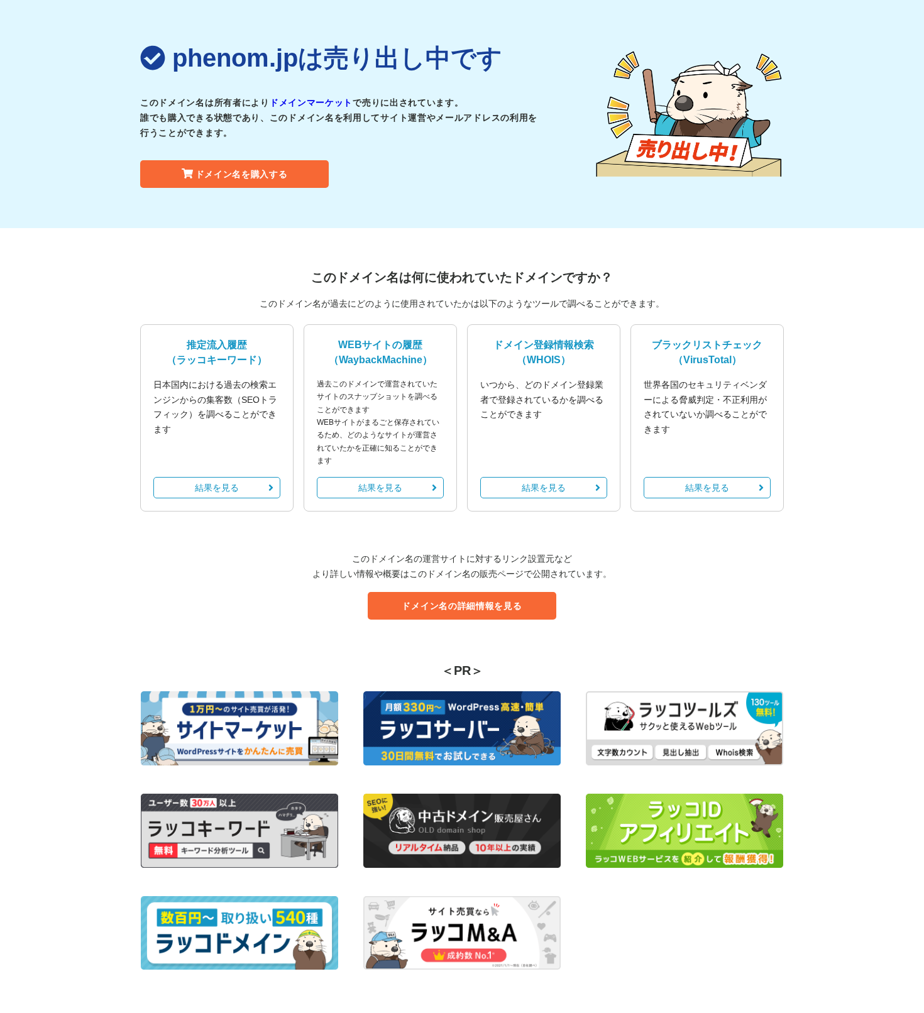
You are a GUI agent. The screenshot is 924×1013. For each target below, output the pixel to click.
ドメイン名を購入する (241, 174)
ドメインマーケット (311, 102)
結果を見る (217, 488)
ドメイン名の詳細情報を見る (462, 606)
